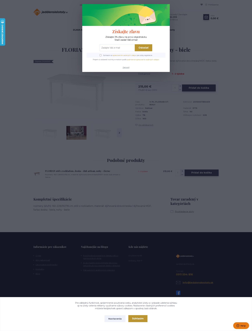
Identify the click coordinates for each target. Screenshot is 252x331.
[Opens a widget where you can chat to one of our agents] (241, 326)
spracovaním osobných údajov (124, 55)
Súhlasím (138, 318)
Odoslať (143, 47)
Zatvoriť (126, 67)
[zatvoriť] (166, 8)
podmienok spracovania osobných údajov (143, 60)
